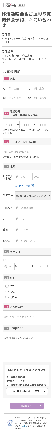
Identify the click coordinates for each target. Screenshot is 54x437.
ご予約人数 (16, 307)
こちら (24, 425)
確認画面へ (26, 406)
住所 (12, 166)
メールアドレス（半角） (24, 142)
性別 (12, 278)
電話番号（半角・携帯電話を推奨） (25, 113)
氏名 (12, 78)
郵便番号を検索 (22, 185)
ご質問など (16, 328)
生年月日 (15, 252)
